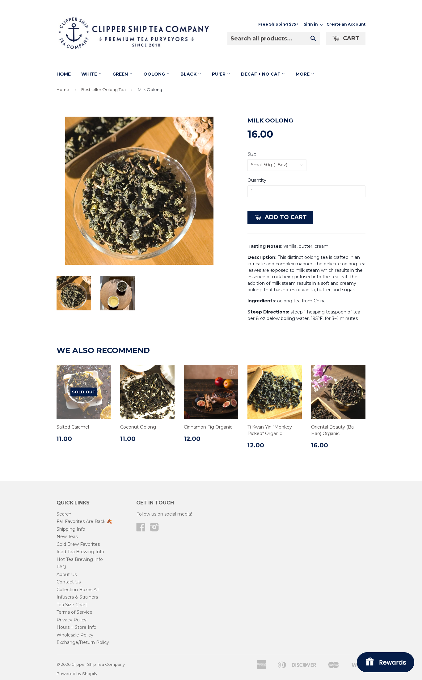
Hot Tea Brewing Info (80, 559)
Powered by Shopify (77, 673)
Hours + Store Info (76, 627)
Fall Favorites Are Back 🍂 (84, 521)
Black (189, 74)
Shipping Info (71, 529)
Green (120, 74)
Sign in (311, 24)
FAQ (61, 567)
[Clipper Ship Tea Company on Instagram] (154, 529)
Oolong (154, 74)
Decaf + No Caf (261, 74)
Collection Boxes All (78, 589)
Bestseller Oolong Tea (103, 89)
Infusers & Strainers (77, 597)
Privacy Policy (72, 620)
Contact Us (69, 582)
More (303, 74)
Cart (350, 38)
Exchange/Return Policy (83, 642)
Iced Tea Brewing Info (80, 551)
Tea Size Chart (72, 604)
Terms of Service (74, 612)
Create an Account (346, 24)
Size (251, 154)
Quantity (256, 180)
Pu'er (219, 74)
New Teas (67, 536)
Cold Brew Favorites (78, 544)
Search (64, 514)
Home (64, 74)
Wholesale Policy (75, 635)
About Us (67, 574)
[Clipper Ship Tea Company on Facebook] (141, 529)
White (89, 74)
